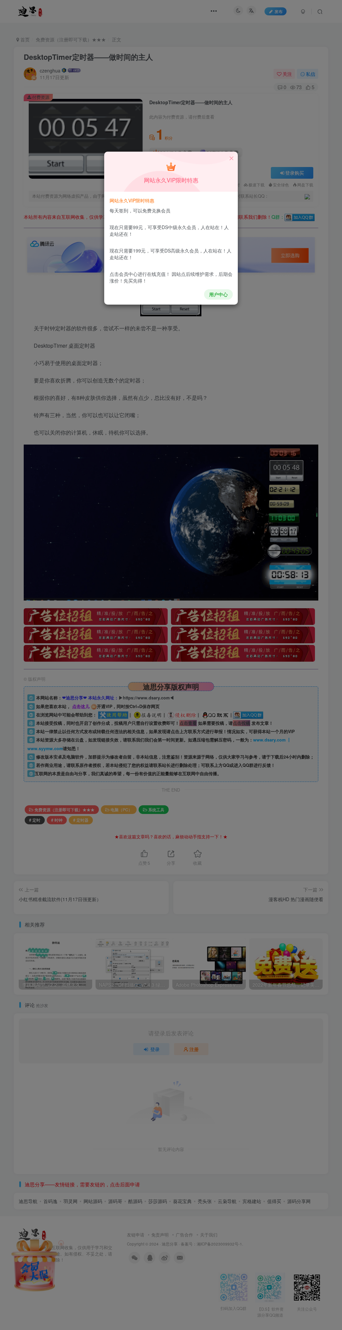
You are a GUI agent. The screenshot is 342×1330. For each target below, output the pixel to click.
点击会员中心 (124, 274)
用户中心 (218, 294)
